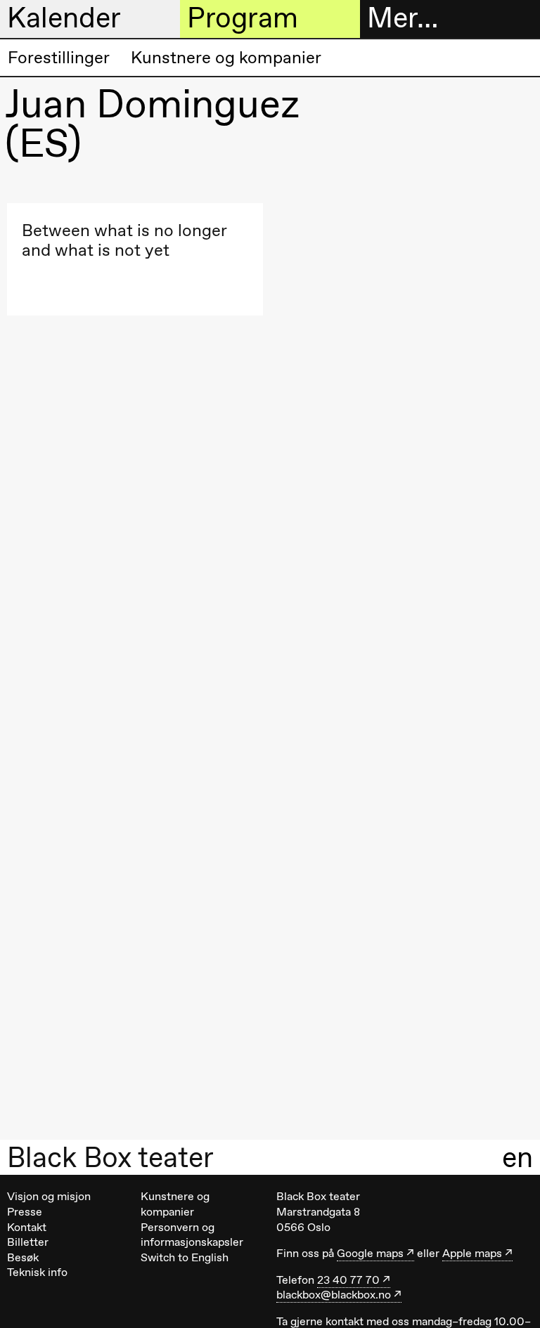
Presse (24, 1211)
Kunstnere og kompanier (226, 57)
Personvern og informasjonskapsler (192, 1235)
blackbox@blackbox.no (333, 1294)
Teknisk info (37, 1272)
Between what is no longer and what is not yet (124, 240)
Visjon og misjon (49, 1196)
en (517, 1157)
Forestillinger (59, 57)
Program (242, 18)
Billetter (28, 1242)
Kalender (64, 18)
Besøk (23, 1257)
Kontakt (26, 1227)
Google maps (370, 1253)
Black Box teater (110, 1157)
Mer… (402, 18)
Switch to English (185, 1257)
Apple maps (472, 1253)
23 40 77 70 (348, 1279)
